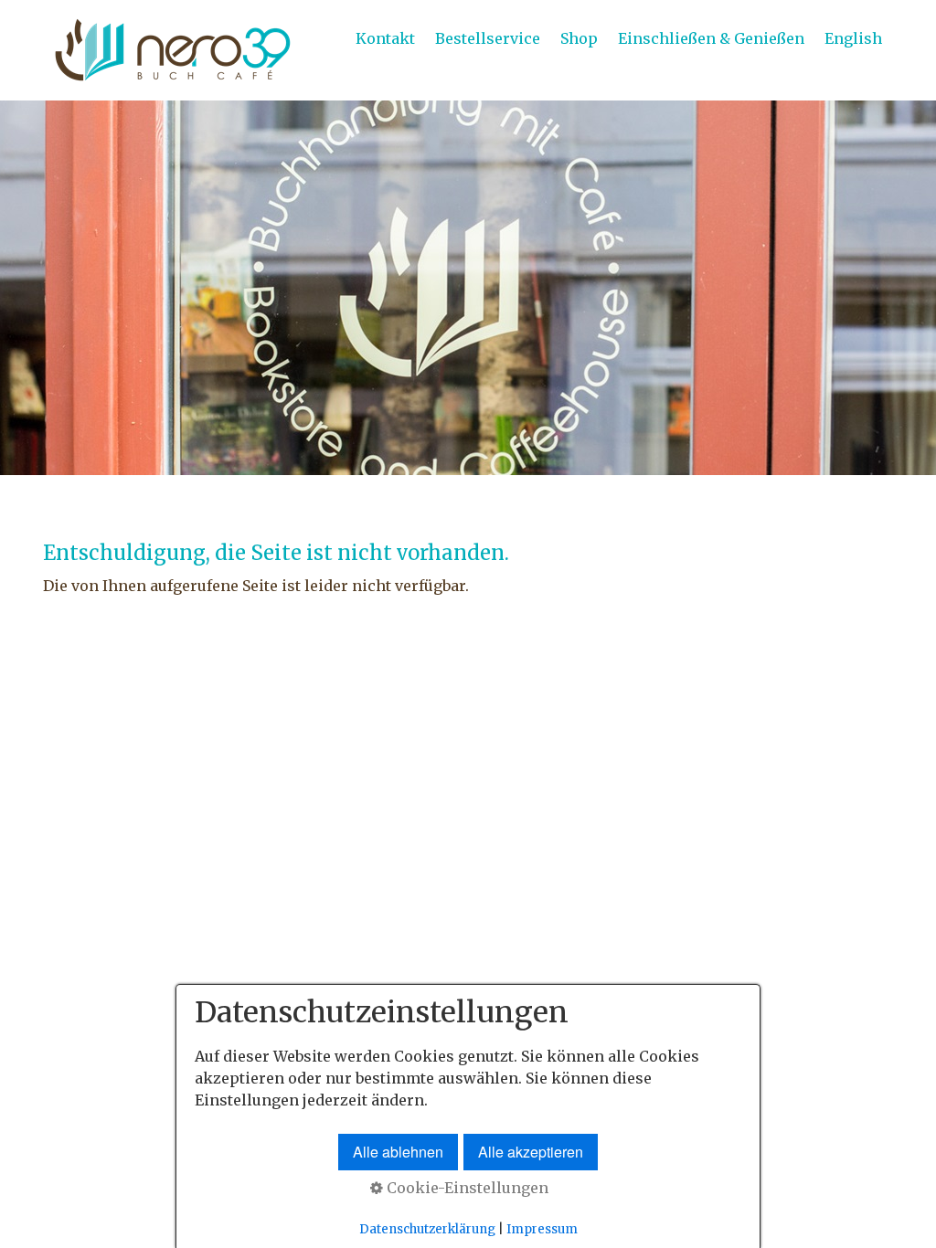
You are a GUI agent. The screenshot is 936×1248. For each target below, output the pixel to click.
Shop (579, 38)
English (853, 38)
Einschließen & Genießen (711, 38)
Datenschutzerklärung (427, 1229)
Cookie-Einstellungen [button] (465, 1188)
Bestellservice (487, 38)
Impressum (542, 1229)
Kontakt (385, 38)
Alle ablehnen (398, 1151)
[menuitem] (386, 38)
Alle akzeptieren (530, 1151)
